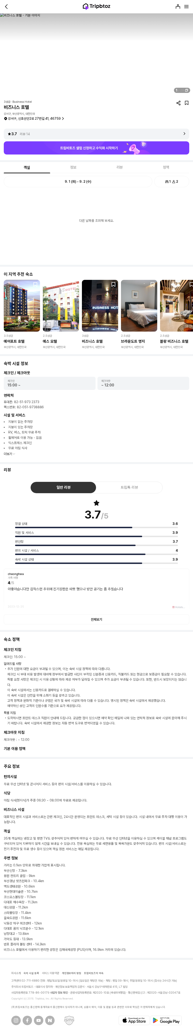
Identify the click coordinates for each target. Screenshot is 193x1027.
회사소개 (16, 973)
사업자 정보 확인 (59, 992)
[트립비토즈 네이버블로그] (50, 1020)
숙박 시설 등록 (31, 973)
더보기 (8, 454)
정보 (73, 167)
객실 (27, 167)
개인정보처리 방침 (71, 973)
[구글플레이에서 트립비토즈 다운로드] (166, 1020)
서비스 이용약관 (50, 973)
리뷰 (120, 167)
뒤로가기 (6, 6)
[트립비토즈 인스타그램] (16, 1020)
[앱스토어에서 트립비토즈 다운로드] (134, 1020)
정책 (166, 167)
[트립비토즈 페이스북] (27, 1020)
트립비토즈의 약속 (94, 973)
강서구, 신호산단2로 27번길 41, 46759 (34, 118)
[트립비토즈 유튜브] (38, 1020)
